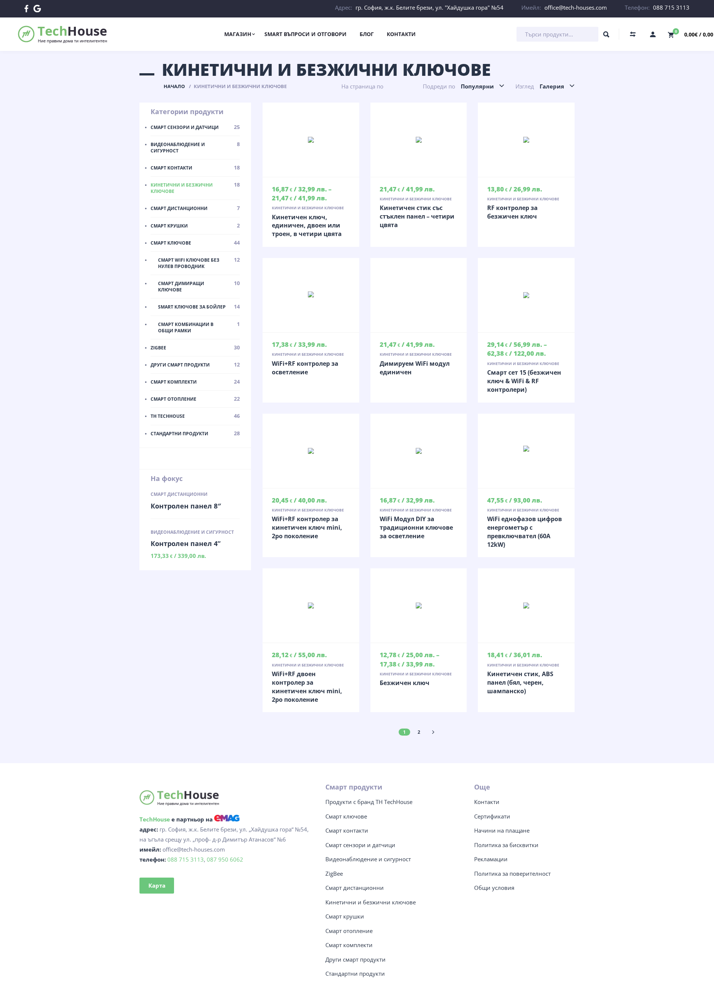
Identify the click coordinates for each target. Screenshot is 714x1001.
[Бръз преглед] (295, 139)
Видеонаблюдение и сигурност (192, 532)
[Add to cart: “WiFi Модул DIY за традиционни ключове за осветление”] (418, 450)
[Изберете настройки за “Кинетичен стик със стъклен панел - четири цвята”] (418, 139)
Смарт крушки (344, 916)
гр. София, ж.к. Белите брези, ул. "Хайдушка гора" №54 (430, 7)
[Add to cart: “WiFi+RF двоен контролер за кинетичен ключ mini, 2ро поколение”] (310, 605)
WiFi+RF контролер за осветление (305, 367)
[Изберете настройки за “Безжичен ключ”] (418, 605)
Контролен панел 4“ (186, 543)
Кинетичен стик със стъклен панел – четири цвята (417, 216)
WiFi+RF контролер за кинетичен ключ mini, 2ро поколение (307, 527)
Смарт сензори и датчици (360, 845)
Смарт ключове (346, 816)
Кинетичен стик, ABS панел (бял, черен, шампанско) (520, 682)
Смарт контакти (346, 830)
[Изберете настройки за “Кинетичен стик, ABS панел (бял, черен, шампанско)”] (526, 605)
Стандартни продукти (355, 973)
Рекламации (491, 859)
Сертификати (492, 816)
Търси (606, 36)
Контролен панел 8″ (186, 505)
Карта (156, 885)
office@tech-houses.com (575, 7)
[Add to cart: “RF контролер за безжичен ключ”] (526, 139)
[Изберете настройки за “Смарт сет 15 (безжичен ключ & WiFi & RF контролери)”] (526, 295)
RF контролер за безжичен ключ (512, 212)
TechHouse (154, 819)
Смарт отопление (349, 930)
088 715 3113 (671, 7)
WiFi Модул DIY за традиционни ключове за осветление (416, 527)
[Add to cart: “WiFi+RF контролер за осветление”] (310, 295)
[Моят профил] (652, 34)
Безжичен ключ (405, 683)
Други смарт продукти (355, 959)
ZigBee (334, 873)
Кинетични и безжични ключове (308, 207)
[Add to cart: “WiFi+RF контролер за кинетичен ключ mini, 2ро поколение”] (310, 450)
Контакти (486, 801)
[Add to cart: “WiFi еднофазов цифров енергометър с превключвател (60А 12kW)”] (526, 450)
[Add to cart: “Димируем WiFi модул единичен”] (418, 295)
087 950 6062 (225, 859)
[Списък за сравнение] (632, 34)
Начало (174, 86)
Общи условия (494, 887)
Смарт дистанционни (179, 494)
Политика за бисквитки (506, 845)
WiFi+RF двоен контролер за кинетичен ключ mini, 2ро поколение (307, 687)
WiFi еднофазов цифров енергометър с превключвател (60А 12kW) (524, 532)
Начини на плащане (502, 830)
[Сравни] (326, 139)
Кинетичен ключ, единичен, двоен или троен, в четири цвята (307, 225)
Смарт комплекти (349, 945)
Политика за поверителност (512, 873)
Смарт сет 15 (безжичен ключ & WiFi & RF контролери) (524, 381)
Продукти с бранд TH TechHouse (368, 801)
